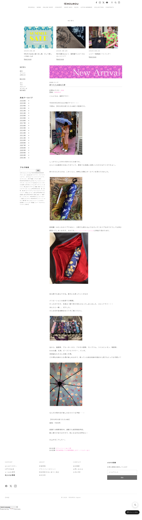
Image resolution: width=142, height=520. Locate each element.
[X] (103, 2)
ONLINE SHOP (48, 7)
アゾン (21, 174)
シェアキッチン (26, 196)
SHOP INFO (68, 7)
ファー (36, 202)
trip (29, 173)
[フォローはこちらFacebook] (6, 487)
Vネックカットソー (32, 200)
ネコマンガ (23, 88)
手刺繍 (32, 202)
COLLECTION (99, 7)
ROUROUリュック (35, 196)
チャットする (133, 512)
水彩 (39, 186)
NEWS (39, 7)
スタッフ (23, 86)
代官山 (26, 192)
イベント (23, 73)
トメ (40, 194)
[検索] (135, 505)
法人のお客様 (10, 475)
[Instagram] (100, 2)
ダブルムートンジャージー (33, 176)
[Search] (115, 2)
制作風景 (23, 90)
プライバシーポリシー (47, 469)
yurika (32, 180)
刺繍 (36, 186)
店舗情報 (42, 466)
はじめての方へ (11, 466)
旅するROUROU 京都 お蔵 (31, 194)
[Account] (112, 2)
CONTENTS (110, 7)
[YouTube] (107, 2)
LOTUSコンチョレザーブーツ (33, 184)
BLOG (77, 7)
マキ (21, 85)
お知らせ (23, 75)
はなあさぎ (30, 174)
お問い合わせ (78, 469)
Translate (17, 509)
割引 (40, 178)
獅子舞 (24, 200)
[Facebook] (96, 2)
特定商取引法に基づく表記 (49, 472)
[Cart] (119, 2)
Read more (27, 59)
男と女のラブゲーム (29, 186)
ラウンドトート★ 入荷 (63, 448)
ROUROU (31, 7)
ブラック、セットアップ (26, 182)
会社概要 (76, 466)
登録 (122, 477)
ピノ (25, 174)
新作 (21, 71)
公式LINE (77, 472)
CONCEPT (58, 7)
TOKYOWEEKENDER (37, 173)
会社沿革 (42, 475)
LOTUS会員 (9, 469)
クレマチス (27, 198)
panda (35, 182)
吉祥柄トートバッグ (25, 202)
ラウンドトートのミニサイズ (84, 230)
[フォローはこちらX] (11, 487)
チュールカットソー (40, 180)
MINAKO (58, 92)
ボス (21, 83)
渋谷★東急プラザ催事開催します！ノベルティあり (73, 450)
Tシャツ (39, 182)
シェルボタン (40, 200)
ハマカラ (36, 178)
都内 (23, 198)
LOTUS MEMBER (86, 7)
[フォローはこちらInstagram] (15, 487)
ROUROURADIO (25, 180)
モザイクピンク (24, 173)
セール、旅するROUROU (36, 192)
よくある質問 (10, 472)
